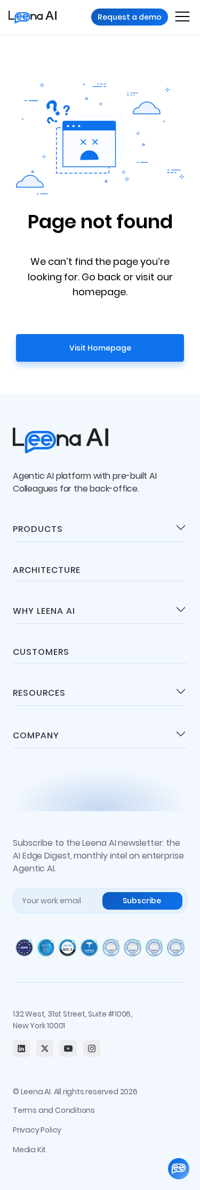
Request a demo (130, 17)
